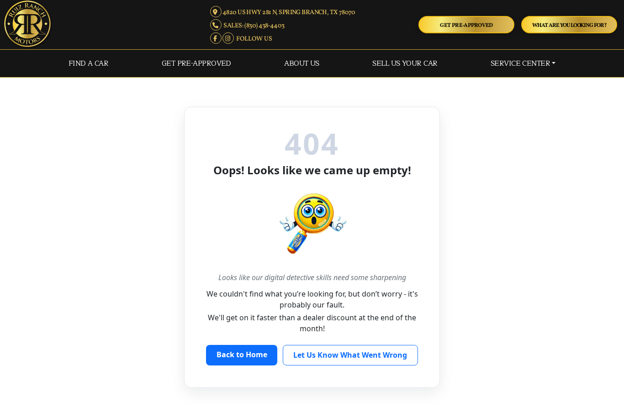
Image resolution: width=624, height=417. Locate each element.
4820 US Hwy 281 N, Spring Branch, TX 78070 (288, 12)
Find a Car (88, 63)
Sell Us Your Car (404, 63)
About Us (301, 63)
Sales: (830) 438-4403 (253, 25)
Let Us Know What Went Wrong (350, 355)
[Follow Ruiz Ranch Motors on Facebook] (216, 39)
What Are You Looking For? (569, 25)
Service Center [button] (520, 63)
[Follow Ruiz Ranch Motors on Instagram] (228, 39)
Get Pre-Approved (466, 25)
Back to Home (242, 354)
